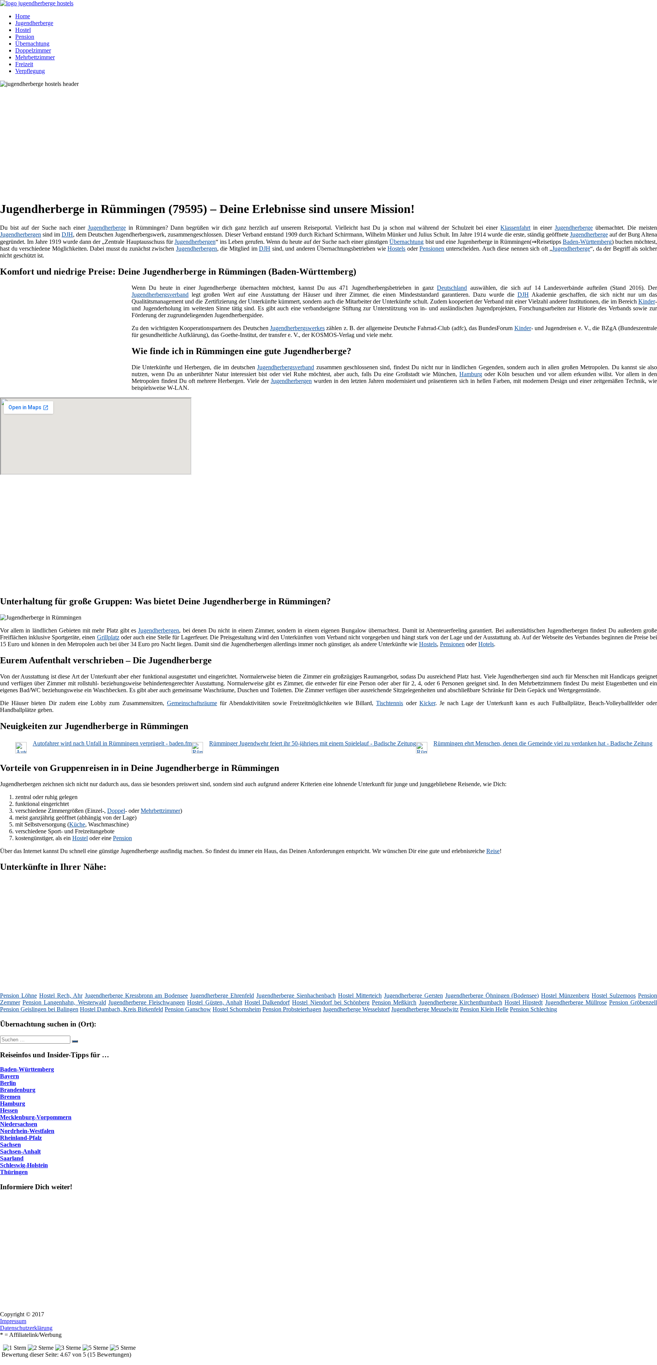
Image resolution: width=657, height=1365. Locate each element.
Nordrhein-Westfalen (27, 1131)
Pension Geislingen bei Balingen (39, 1009)
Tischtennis (389, 703)
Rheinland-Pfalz (21, 1138)
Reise (493, 851)
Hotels (486, 644)
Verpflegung (30, 71)
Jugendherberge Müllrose (576, 1002)
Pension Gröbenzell (633, 1002)
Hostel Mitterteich (360, 995)
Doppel (116, 810)
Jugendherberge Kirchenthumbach (460, 1002)
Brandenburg (17, 1090)
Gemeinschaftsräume (192, 703)
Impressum (13, 1321)
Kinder (646, 301)
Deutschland (452, 287)
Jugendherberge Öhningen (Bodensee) (492, 995)
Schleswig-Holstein (24, 1165)
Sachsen (10, 1144)
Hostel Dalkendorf (267, 1002)
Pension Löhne (18, 995)
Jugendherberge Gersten (413, 995)
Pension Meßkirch (394, 1002)
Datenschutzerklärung (26, 1328)
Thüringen (14, 1172)
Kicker (427, 703)
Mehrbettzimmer (35, 57)
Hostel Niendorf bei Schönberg (331, 1002)
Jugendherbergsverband (160, 294)
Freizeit (24, 64)
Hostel (23, 30)
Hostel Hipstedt (524, 1002)
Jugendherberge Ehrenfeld (222, 995)
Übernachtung (32, 43)
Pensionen (431, 248)
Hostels (396, 248)
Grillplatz (108, 637)
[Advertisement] (234, 140)
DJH (67, 234)
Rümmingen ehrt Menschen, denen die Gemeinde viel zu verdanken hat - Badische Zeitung (542, 743)
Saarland (12, 1158)
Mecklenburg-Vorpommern (35, 1117)
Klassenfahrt (515, 227)
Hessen (9, 1110)
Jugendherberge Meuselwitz (425, 1009)
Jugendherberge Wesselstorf (356, 1009)
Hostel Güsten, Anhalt (214, 1002)
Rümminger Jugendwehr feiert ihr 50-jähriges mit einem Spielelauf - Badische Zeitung (312, 743)
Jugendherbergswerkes (297, 328)
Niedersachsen (18, 1124)
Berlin (8, 1083)
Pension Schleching (533, 1009)
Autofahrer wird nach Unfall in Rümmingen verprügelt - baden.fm (112, 743)
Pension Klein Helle (484, 1009)
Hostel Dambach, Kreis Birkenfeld (121, 1009)
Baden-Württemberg (587, 241)
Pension (24, 36)
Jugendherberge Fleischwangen (146, 1002)
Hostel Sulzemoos (614, 995)
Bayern (9, 1076)
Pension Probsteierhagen (291, 1009)
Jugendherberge (34, 23)
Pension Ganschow (188, 1009)
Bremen (10, 1096)
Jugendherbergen (20, 234)
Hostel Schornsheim (237, 1009)
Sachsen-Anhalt (20, 1151)
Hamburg (470, 374)
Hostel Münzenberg (565, 995)
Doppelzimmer (33, 50)
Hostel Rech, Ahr (61, 995)
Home (22, 16)
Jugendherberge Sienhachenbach (296, 995)
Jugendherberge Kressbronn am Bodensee (136, 995)
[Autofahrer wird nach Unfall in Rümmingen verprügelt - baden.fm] (21, 751)
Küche (77, 824)
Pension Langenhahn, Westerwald (64, 1002)
